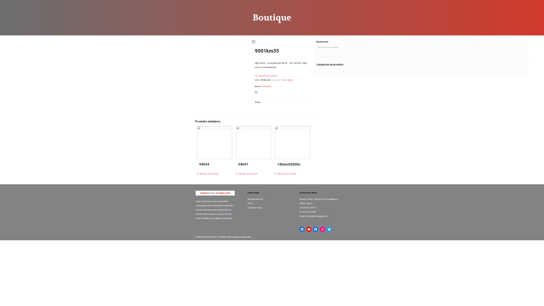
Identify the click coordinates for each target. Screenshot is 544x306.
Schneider (266, 86)
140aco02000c (288, 164)
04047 (243, 164)
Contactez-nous (255, 208)
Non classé (287, 80)
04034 (204, 164)
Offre (250, 203)
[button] (266, 76)
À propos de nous (255, 199)
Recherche (322, 41)
